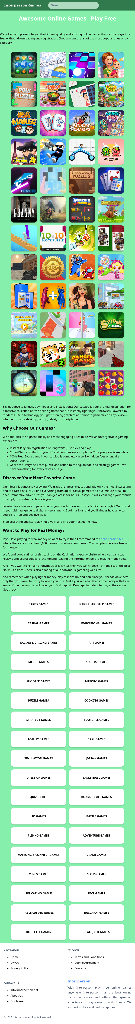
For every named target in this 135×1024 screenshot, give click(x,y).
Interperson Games (22, 5)
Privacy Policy (19, 968)
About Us (17, 996)
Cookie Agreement (87, 963)
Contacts (80, 968)
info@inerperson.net (24, 990)
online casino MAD (113, 539)
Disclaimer (18, 1001)
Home (15, 957)
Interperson (79, 981)
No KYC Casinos (13, 570)
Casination (69, 554)
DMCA (15, 963)
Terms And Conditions (89, 957)
